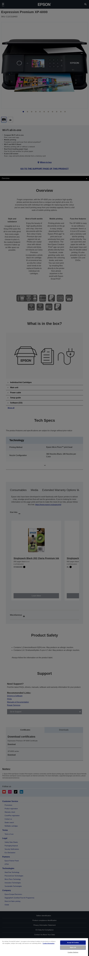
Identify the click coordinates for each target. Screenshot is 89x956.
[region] (44, 947)
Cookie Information (48, 943)
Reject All (73, 947)
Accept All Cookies (73, 942)
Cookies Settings (73, 952)
